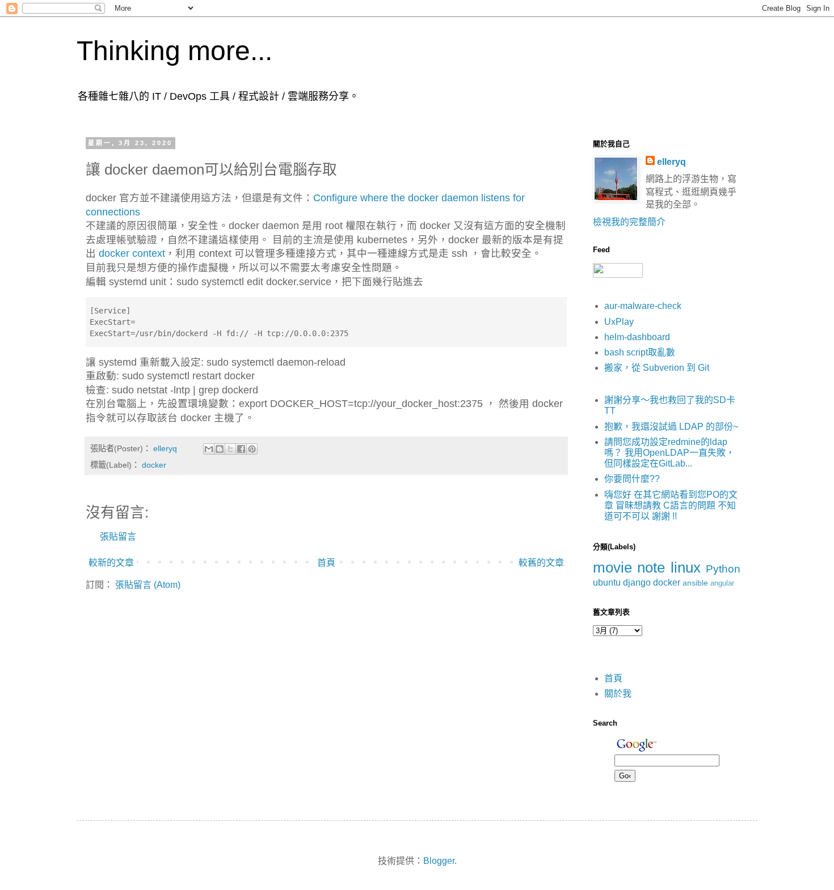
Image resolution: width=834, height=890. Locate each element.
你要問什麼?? (632, 479)
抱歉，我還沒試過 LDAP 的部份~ (671, 426)
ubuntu (607, 582)
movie (612, 567)
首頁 (326, 562)
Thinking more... (174, 51)
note (651, 567)
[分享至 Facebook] (241, 449)
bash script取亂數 (639, 352)
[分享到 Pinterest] (252, 449)
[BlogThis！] (219, 449)
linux (686, 567)
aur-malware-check (642, 306)
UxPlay (619, 322)
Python (723, 569)
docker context (132, 253)
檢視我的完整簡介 (629, 222)
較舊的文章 (541, 562)
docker (154, 464)
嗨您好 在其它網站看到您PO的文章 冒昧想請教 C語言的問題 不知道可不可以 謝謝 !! (671, 505)
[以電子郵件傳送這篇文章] (208, 449)
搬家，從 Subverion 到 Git (656, 367)
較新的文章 (111, 562)
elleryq (671, 162)
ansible (695, 582)
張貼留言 (118, 536)
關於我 (617, 693)
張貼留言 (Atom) (147, 585)
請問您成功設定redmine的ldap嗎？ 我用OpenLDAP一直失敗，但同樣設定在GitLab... (669, 452)
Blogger (438, 861)
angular (722, 583)
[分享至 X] (230, 449)
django (637, 582)
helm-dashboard (637, 337)
